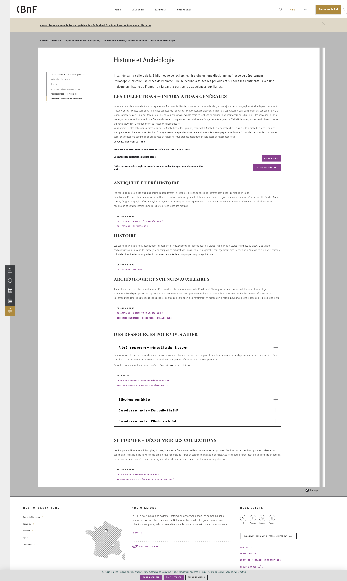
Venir (118, 9)
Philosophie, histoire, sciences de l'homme (125, 40)
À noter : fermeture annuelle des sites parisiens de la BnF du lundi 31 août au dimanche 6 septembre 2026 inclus (95, 25)
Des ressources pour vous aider (64, 93)
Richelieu (27, 524)
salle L (202, 128)
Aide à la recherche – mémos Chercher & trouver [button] (153, 347)
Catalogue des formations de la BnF (137, 474)
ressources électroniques (167, 123)
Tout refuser (173, 577)
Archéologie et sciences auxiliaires (65, 88)
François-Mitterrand (31, 517)
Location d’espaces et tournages (259, 560)
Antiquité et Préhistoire (60, 79)
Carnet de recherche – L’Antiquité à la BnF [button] (148, 410)
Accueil (44, 40)
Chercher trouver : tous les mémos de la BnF (143, 380)
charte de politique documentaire (219, 115)
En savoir (137, 533)
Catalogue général (267, 167)
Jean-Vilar (27, 544)
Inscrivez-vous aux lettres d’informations (268, 536)
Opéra (25, 537)
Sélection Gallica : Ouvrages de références (141, 385)
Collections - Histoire (129, 269)
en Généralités (164, 365)
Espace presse (248, 553)
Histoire (54, 84)
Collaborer (184, 9)
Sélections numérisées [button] (135, 399)
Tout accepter (151, 577)
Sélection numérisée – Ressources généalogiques (144, 318)
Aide (292, 9)
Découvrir (138, 9)
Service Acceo (249, 567)
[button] (10, 280)
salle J (162, 128)
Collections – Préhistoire (131, 226)
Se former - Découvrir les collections (66, 98)
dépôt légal (230, 110)
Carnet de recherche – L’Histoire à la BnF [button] (148, 421)
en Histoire (182, 365)
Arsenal (26, 530)
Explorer (160, 9)
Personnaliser (196, 577)
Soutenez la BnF (329, 9)
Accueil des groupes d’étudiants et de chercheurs (145, 479)
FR (305, 9)
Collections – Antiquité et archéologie (139, 221)
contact (245, 547)
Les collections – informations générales (68, 74)
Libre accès (271, 158)
